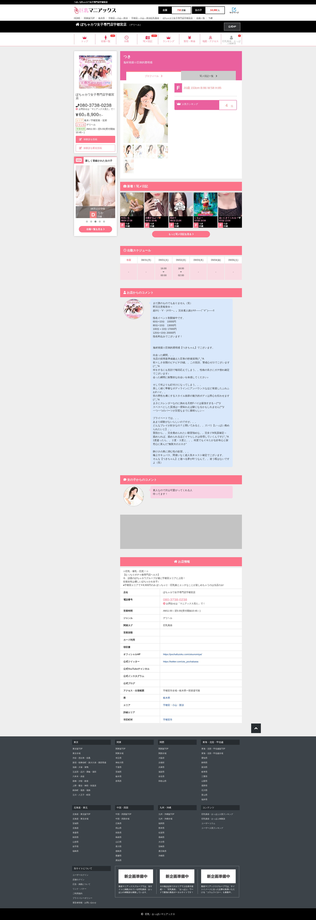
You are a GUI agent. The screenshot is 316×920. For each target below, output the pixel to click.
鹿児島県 (162, 851)
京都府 (161, 762)
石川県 (204, 790)
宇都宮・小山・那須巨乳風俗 (145, 18)
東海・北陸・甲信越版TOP (213, 749)
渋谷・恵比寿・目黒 (81, 758)
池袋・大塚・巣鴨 (80, 767)
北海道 (76, 828)
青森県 (76, 832)
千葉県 (118, 767)
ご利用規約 (77, 893)
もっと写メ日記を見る (180, 234)
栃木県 (101, 18)
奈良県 (161, 776)
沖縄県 (161, 856)
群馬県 (118, 781)
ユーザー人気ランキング (212, 828)
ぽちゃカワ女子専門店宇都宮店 (178, 18)
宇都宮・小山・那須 (118, 18)
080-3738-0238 (96, 105)
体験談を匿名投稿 (92, 148)
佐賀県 (161, 832)
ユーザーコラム (208, 823)
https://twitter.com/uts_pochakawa (180, 661)
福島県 (76, 851)
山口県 (118, 842)
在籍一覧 (200, 18)
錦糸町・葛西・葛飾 (81, 790)
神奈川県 (119, 762)
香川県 (118, 846)
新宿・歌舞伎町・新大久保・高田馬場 (89, 762)
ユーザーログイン (80, 875)
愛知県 (204, 758)
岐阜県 (204, 772)
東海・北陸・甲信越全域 (212, 753)
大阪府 (161, 758)
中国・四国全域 (122, 819)
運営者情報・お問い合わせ (84, 903)
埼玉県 (118, 758)
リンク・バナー (79, 889)
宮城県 (76, 823)
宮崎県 (161, 846)
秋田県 (76, 837)
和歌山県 (162, 781)
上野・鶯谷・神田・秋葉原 (84, 785)
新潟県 (204, 767)
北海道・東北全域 (80, 819)
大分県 (161, 842)
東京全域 (76, 753)
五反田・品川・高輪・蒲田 (84, 772)
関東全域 (119, 753)
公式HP (232, 26)
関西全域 (162, 753)
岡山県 (118, 828)
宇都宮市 (167, 719)
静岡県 (204, 762)
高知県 (118, 860)
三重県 (204, 776)
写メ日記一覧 (208, 76)
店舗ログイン (78, 879)
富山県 (204, 795)
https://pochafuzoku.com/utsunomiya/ (182, 654)
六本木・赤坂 (78, 776)
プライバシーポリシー (82, 898)
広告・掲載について (81, 884)
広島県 (118, 823)
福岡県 (161, 823)
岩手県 (76, 846)
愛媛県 (118, 856)
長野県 (204, 785)
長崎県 (161, 837)
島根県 (118, 837)
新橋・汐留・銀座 (80, 781)
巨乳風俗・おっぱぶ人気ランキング (217, 814)
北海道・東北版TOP (81, 814)
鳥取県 (118, 832)
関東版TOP (89, 18)
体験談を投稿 (90, 139)
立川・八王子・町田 (81, 795)
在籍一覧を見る (94, 229)
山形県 (76, 842)
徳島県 (118, 851)
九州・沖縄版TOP (166, 814)
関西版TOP (163, 749)
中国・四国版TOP (123, 814)
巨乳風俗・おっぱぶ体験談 (213, 819)
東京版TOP (77, 749)
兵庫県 (161, 767)
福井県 (204, 799)
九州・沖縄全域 (165, 819)
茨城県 (118, 772)
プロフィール (153, 76)
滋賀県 (161, 772)
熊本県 (161, 828)
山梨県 (204, 781)
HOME (77, 18)
